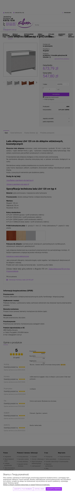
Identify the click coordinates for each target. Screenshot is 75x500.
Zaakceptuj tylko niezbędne (23, 489)
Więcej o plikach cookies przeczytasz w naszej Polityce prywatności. (26, 485)
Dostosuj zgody (39, 489)
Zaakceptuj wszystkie (54, 489)
